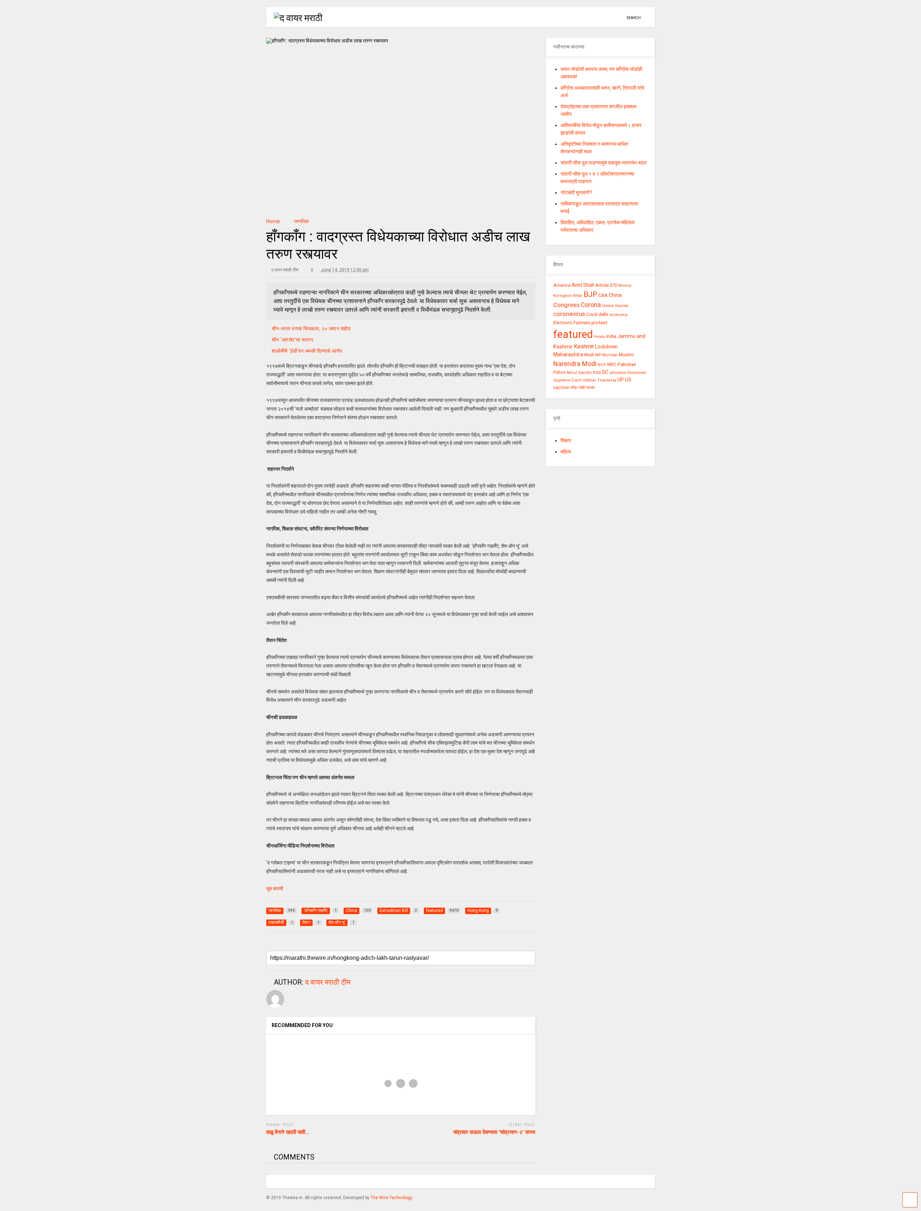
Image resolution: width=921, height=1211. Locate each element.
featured (573, 334)
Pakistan (626, 364)
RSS (597, 372)
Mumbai (610, 355)
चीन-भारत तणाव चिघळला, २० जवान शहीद (311, 328)
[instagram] (607, 18)
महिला (566, 452)
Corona (591, 304)
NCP (602, 364)
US (628, 380)
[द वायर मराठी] (294, 18)
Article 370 (606, 285)
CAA (603, 295)
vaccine (561, 387)
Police (559, 372)
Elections (562, 322)
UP (620, 380)
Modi (589, 354)
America (562, 285)
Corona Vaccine (615, 305)
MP (598, 354)
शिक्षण (566, 440)
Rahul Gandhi (579, 372)
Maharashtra (568, 354)
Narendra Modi (574, 363)
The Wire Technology (391, 1197)
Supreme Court (567, 380)
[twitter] (596, 18)
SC (605, 372)
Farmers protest (590, 322)
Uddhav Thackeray (599, 380)
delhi (603, 314)
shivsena (617, 372)
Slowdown (636, 372)
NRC (611, 364)
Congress (566, 304)
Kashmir (584, 346)
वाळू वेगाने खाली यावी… (287, 1132)
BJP (590, 294)
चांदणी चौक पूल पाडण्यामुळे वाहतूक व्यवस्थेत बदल (603, 163)
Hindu (599, 336)
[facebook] (618, 18)
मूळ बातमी (275, 888)
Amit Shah (583, 285)
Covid (591, 314)
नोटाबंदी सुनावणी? (576, 192)
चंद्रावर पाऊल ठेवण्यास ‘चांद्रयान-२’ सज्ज (494, 1132)
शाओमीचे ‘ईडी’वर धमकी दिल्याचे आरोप (307, 351)
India (611, 336)
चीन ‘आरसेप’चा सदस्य (293, 340)
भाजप (590, 387)
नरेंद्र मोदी (577, 387)
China (615, 295)
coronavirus (569, 313)
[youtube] (585, 18)
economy (618, 314)
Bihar (577, 295)
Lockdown (606, 346)
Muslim (626, 354)
